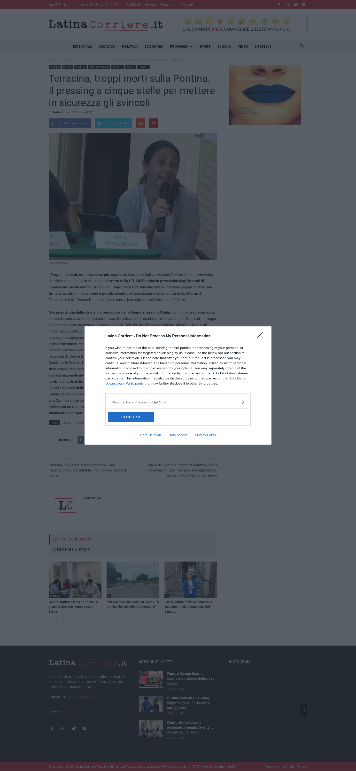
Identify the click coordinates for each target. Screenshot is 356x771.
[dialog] (178, 385)
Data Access (178, 435)
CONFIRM (131, 417)
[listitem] (178, 402)
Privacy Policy (205, 435)
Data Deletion (150, 435)
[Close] (261, 336)
